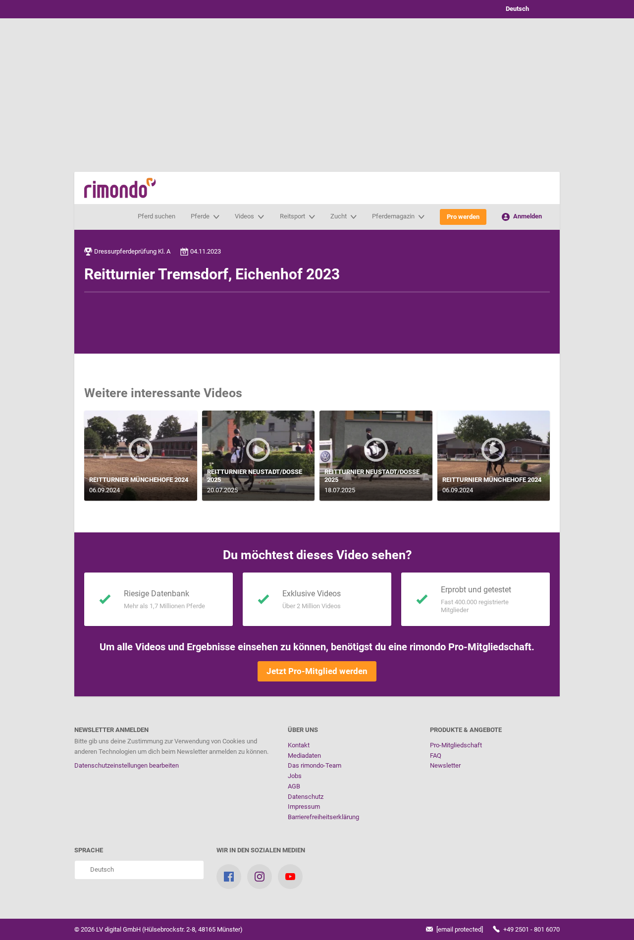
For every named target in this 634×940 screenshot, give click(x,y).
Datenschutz (305, 796)
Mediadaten (304, 755)
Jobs (295, 776)
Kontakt (299, 745)
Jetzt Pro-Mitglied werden (317, 671)
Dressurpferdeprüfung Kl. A (132, 251)
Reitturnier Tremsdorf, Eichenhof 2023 (212, 274)
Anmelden (527, 216)
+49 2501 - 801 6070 (531, 929)
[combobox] (525, 9)
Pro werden (463, 216)
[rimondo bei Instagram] (259, 876)
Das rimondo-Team (314, 765)
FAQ (435, 755)
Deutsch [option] (516, 8)
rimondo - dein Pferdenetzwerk (120, 188)
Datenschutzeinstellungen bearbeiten (126, 765)
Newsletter (445, 765)
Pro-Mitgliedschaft (456, 745)
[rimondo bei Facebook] (228, 876)
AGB (294, 786)
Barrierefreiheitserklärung (323, 817)
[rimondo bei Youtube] (290, 876)
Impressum (304, 806)
